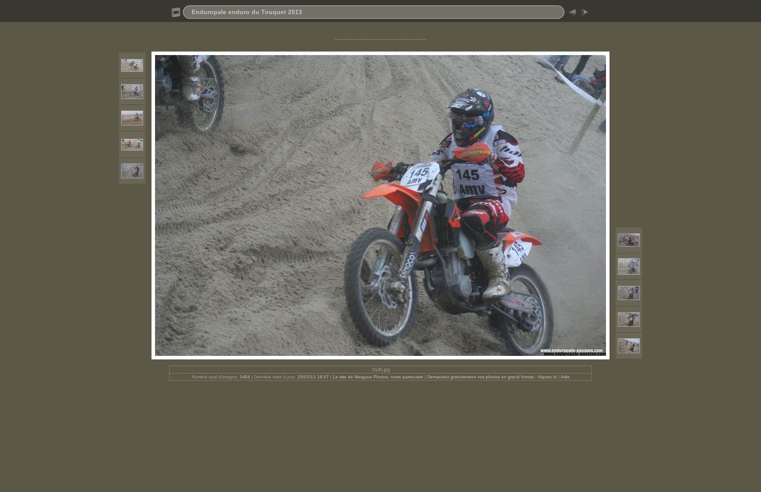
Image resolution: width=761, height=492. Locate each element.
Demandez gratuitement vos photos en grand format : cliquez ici (492, 376)
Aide (565, 376)
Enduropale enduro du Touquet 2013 (247, 11)
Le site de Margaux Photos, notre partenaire (379, 376)
